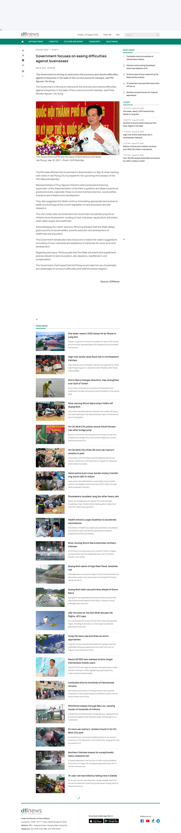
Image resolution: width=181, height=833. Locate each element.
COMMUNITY (94, 41)
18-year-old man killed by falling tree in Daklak (92, 775)
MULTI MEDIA (112, 41)
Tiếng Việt (107, 35)
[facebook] (23, 50)
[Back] (23, 76)
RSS (118, 35)
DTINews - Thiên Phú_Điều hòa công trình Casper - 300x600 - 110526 (141, 169)
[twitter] (23, 55)
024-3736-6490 (54, 829)
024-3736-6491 (37, 829)
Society (55, 50)
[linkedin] (23, 60)
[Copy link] (23, 65)
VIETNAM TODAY (35, 41)
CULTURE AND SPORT (73, 41)
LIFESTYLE (53, 41)
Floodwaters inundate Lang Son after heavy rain (93, 496)
